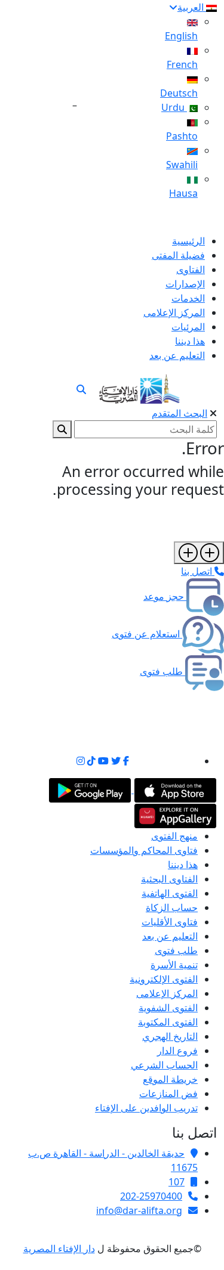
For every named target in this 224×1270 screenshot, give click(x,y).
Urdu (174, 107)
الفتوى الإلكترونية (164, 979)
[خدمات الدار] (199, 552)
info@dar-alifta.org (139, 1210)
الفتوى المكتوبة (168, 1022)
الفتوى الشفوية (168, 1007)
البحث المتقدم (179, 413)
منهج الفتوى (174, 835)
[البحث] (81, 389)
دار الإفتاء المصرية (59, 1248)
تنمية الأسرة (174, 964)
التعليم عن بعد (170, 936)
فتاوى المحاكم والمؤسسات (144, 850)
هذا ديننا (183, 864)
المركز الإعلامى (167, 993)
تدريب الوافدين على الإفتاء (146, 1107)
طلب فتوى (176, 950)
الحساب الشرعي (164, 1064)
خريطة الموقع (170, 1079)
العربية (191, 7)
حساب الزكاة (172, 907)
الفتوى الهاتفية (170, 893)
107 (176, 1181)
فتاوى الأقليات (170, 921)
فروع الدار (177, 1050)
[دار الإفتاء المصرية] (139, 387)
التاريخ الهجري (170, 1036)
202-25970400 (151, 1196)
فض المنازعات (168, 1093)
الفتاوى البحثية (169, 878)
